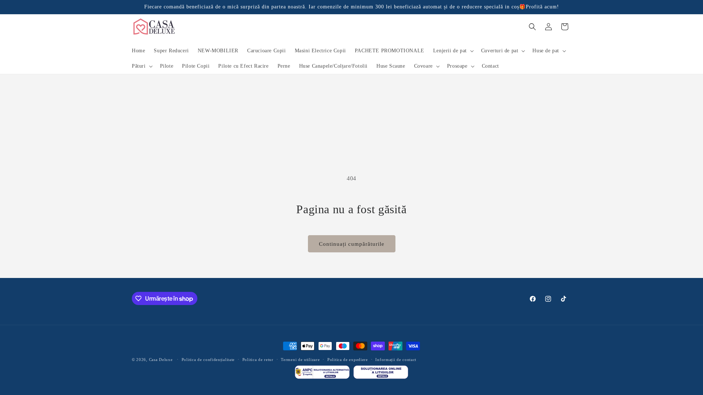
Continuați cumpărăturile (351, 244)
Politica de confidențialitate (208, 359)
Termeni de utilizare (300, 359)
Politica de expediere (347, 359)
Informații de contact (395, 359)
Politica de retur (258, 359)
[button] (453, 51)
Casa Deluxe (161, 359)
